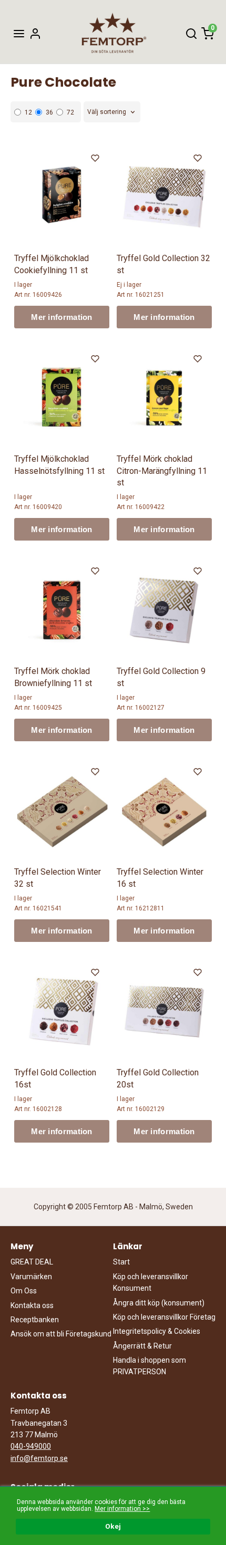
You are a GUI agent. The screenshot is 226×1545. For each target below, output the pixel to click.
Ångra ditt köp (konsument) (158, 1303)
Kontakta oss (32, 1305)
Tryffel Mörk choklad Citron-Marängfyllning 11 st (162, 471)
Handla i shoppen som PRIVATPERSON (149, 1366)
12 (28, 112)
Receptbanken (35, 1319)
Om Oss (24, 1291)
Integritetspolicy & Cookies (156, 1331)
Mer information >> (122, 1508)
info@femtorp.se (39, 1458)
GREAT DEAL (32, 1262)
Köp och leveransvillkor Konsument (150, 1282)
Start (121, 1262)
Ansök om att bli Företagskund (61, 1334)
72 (70, 112)
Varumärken (31, 1276)
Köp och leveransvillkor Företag (164, 1317)
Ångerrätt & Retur (142, 1346)
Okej (113, 1526)
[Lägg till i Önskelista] (96, 159)
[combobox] (112, 112)
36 (49, 112)
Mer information (62, 317)
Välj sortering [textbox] (106, 112)
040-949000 (31, 1446)
